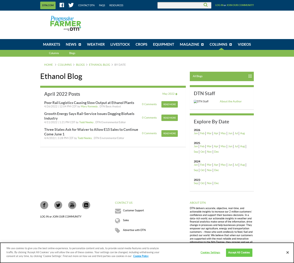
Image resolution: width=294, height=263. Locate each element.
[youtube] (72, 205)
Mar (209, 133)
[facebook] (44, 205)
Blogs (80, 64)
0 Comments (149, 104)
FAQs (102, 5)
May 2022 (168, 94)
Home (48, 64)
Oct (202, 151)
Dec (216, 151)
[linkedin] (86, 205)
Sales (126, 220)
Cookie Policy (141, 256)
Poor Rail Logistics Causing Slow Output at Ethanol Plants (89, 103)
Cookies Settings (210, 252)
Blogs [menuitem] (72, 53)
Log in (219, 5)
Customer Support (133, 210)
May (223, 133)
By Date (120, 64)
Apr (216, 133)
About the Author (231, 101)
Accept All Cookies (239, 252)
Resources (116, 5)
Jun (230, 133)
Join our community (240, 5)
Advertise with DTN (134, 230)
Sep (196, 151)
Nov (209, 151)
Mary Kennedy (89, 106)
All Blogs (198, 76)
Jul (236, 133)
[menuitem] (51, 44)
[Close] (287, 252)
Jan (196, 133)
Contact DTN (86, 5)
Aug (242, 133)
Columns (54, 53)
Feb (202, 133)
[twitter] (58, 205)
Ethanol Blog (99, 64)
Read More (169, 104)
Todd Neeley (86, 122)
